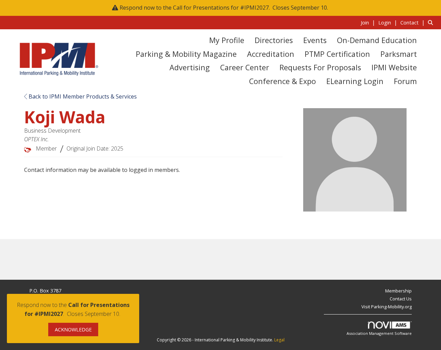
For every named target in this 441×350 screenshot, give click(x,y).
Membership (398, 291)
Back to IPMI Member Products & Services (82, 96)
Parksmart (398, 54)
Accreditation (270, 54)
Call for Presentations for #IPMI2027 (221, 7)
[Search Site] (432, 22)
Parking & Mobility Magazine (186, 54)
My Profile (226, 40)
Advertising (190, 67)
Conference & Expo (282, 81)
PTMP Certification (337, 54)
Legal (279, 340)
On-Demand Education (377, 40)
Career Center (244, 67)
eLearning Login (354, 81)
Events (315, 40)
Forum (405, 81)
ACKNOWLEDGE (73, 329)
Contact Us (401, 299)
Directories (274, 40)
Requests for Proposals (320, 67)
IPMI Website (394, 67)
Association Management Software (379, 333)
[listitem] (369, 22)
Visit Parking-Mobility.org (386, 306)
